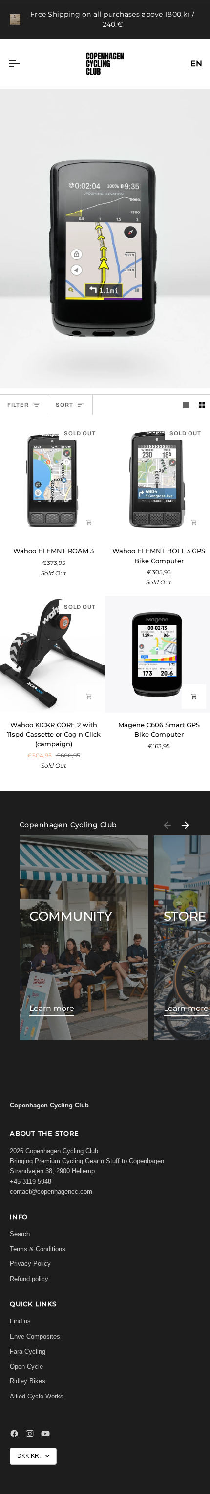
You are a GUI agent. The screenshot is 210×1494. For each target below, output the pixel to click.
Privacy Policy (30, 1263)
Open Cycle (26, 1366)
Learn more (51, 1008)
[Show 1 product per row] (186, 405)
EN (196, 63)
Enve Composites (35, 1336)
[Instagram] (29, 1433)
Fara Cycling (27, 1351)
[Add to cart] (89, 522)
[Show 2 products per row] (202, 405)
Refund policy (29, 1278)
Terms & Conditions (37, 1249)
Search (20, 1234)
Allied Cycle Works (36, 1396)
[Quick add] (89, 696)
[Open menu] (22, 63)
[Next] (185, 825)
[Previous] (167, 825)
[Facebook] (14, 1433)
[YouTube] (45, 1433)
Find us (20, 1321)
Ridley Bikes (27, 1381)
